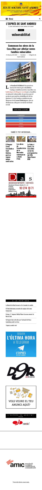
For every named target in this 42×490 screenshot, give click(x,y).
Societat (23, 55)
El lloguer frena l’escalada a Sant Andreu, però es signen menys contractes (10, 153)
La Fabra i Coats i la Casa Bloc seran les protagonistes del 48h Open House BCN (32, 151)
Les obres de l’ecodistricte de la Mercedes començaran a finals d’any (21, 151)
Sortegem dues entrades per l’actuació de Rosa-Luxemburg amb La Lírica (19, 321)
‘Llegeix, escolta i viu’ (11, 325)
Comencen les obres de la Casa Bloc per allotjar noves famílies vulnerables (21, 49)
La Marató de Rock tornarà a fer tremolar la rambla (19, 305)
